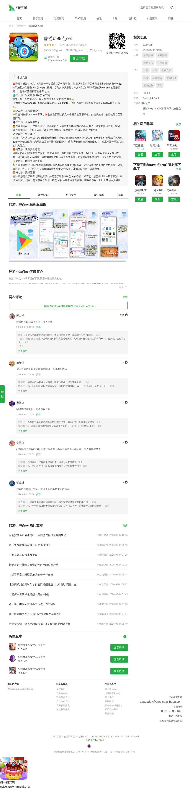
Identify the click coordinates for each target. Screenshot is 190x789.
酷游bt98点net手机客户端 (20, 689)
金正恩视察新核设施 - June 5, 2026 (29, 545)
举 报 (2, 394)
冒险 (159, 85)
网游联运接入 (63, 705)
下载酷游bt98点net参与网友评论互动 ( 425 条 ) (68, 306)
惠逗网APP (141, 190)
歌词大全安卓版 (157, 145)
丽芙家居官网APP (140, 145)
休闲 (145, 70)
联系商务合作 (63, 697)
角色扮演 (148, 63)
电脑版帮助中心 (112, 693)
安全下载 (79, 58)
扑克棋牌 (162, 63)
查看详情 (119, 647)
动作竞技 (166, 70)
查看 (140, 154)
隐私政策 (145, 103)
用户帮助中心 (111, 689)
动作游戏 (157, 78)
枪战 (145, 78)
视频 (120, 195)
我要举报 (109, 713)
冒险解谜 (171, 78)
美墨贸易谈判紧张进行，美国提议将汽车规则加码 (37, 535)
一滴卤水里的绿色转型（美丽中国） (29, 594)
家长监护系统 (111, 709)
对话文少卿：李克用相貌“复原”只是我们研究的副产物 (40, 624)
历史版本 (98, 195)
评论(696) (43, 195)
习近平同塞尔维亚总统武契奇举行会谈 (31, 574)
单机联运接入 (63, 709)
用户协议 (109, 697)
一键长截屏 (157, 190)
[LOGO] (17, 7)
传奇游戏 (162, 55)
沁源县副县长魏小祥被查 (23, 555)
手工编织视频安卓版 (174, 145)
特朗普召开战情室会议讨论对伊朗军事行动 (33, 564)
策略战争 (148, 85)
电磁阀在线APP (174, 190)
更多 (125, 297)
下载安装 (82, 44)
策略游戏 (148, 55)
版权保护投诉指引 (114, 705)
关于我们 (60, 689)
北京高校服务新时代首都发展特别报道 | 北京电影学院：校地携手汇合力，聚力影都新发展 (44, 584)
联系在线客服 (175, 715)
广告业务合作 (63, 701)
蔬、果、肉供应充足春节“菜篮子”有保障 (32, 604)
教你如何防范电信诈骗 (171, 720)
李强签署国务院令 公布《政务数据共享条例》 (35, 614)
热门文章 (71, 195)
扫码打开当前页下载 (117, 52)
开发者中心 (62, 693)
